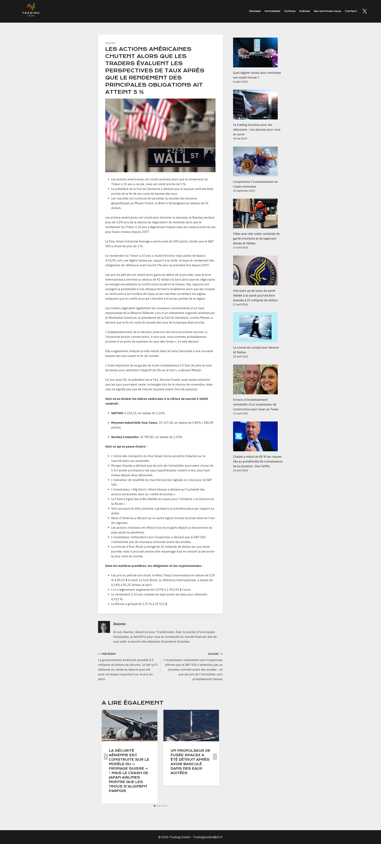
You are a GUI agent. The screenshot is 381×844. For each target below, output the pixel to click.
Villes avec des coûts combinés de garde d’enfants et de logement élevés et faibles (256, 238)
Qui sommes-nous (327, 11)
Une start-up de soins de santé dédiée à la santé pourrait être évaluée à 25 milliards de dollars (255, 295)
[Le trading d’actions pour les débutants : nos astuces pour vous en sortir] (258, 104)
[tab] (154, 806)
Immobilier (272, 11)
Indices (304, 11)
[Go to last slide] (106, 757)
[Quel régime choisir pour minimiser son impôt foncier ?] (258, 52)
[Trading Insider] (30, 11)
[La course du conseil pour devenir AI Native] (258, 327)
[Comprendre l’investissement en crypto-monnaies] (258, 161)
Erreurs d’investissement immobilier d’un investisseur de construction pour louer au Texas (255, 404)
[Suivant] (215, 757)
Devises (255, 11)
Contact (351, 11)
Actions (289, 11)
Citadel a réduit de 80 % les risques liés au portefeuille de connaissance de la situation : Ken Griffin (257, 461)
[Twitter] (364, 11)
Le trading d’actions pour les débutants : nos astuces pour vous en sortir (256, 129)
